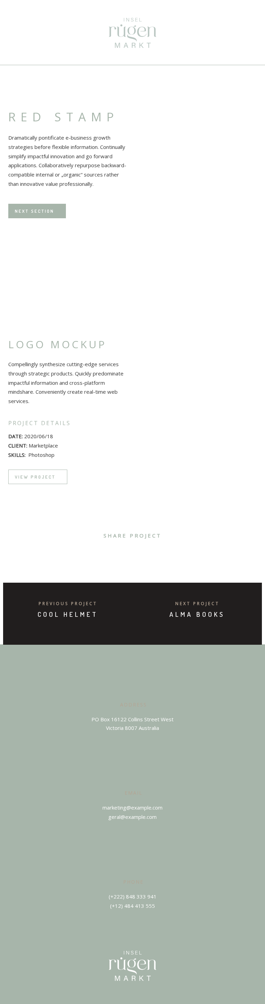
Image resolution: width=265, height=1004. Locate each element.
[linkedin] (124, 553)
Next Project (197, 603)
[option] (73, 265)
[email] (171, 553)
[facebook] (93, 553)
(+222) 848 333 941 (133, 896)
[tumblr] (156, 553)
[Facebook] (126, 1000)
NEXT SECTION (34, 211)
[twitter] (109, 553)
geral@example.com (132, 816)
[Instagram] (139, 1000)
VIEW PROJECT (35, 477)
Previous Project (68, 603)
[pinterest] (140, 553)
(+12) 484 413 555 (132, 905)
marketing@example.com (132, 807)
